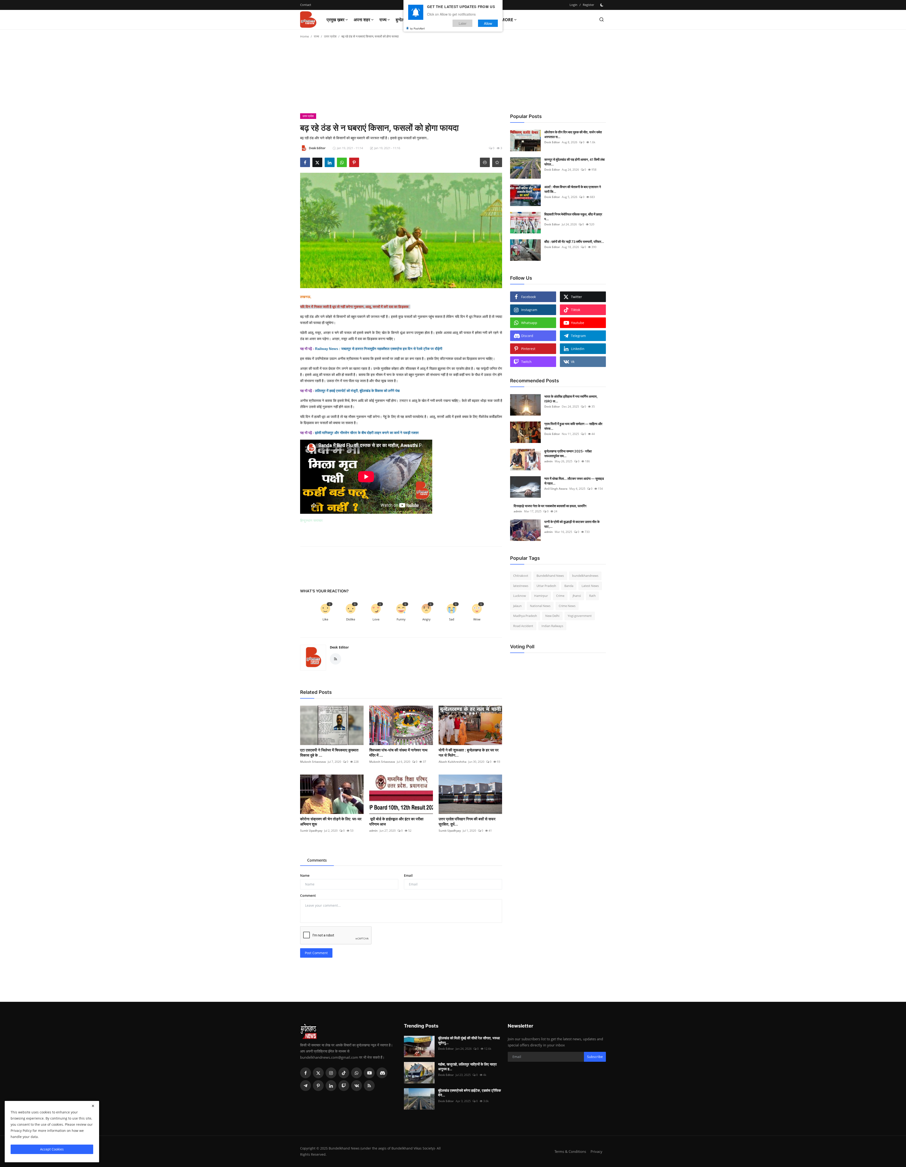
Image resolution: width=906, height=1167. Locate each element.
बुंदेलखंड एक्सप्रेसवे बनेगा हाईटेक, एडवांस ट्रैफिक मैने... (469, 1092)
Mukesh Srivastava (313, 762)
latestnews (520, 586)
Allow (488, 23)
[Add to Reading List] (497, 162)
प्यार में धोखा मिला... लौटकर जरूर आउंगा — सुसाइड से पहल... (574, 480)
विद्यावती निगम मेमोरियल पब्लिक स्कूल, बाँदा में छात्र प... (573, 216)
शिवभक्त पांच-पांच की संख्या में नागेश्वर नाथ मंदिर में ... (398, 753)
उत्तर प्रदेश (330, 36)
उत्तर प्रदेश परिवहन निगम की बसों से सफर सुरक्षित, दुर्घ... (467, 821)
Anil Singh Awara (555, 489)
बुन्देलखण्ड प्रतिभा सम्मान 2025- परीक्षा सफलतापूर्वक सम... (568, 453)
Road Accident (523, 626)
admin (373, 831)
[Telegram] (305, 1085)
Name (305, 875)
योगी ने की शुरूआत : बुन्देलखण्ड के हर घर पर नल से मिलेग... (469, 753)
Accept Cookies (52, 1149)
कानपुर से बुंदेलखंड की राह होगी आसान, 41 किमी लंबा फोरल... (574, 161)
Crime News (567, 606)
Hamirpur (541, 596)
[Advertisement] (453, 78)
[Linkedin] (331, 1085)
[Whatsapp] (356, 1072)
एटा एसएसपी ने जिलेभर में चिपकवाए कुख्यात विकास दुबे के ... (329, 753)
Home (304, 36)
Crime (560, 596)
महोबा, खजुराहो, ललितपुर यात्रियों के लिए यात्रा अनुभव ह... (467, 1066)
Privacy (596, 1151)
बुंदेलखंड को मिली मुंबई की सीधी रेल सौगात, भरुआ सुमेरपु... (469, 1040)
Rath (592, 596)
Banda (568, 586)
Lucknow (519, 596)
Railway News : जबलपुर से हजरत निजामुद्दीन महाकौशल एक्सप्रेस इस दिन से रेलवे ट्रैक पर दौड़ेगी (378, 349)
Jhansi (577, 596)
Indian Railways (552, 626)
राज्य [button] (382, 19)
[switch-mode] (602, 5)
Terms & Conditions (570, 1151)
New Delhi (552, 616)
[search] (601, 19)
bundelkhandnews (585, 575)
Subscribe (595, 1056)
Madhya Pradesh (525, 616)
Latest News (590, 586)
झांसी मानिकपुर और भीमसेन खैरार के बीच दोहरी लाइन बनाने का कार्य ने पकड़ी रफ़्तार (367, 433)
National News (540, 606)
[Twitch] (343, 1085)
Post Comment (316, 953)
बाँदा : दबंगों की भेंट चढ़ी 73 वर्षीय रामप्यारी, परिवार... (574, 242)
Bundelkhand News (550, 575)
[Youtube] (369, 1072)
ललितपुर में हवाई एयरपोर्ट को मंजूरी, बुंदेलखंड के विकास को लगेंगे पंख (357, 391)
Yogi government (580, 616)
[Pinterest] (318, 1085)
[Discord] (382, 1072)
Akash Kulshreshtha (452, 762)
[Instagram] (331, 1072)
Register (588, 5)
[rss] (369, 1085)
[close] (93, 1105)
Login (573, 5)
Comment (308, 895)
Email (408, 875)
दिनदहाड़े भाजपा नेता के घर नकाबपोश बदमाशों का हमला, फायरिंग (550, 506)
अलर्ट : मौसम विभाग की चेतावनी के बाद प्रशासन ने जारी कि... (572, 189)
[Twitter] (318, 1072)
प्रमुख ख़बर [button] (335, 19)
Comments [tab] (317, 860)
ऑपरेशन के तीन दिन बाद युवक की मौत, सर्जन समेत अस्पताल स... (573, 134)
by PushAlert (417, 28)
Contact (305, 5)
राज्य (316, 36)
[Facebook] (305, 1072)
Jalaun (517, 606)
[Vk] (356, 1085)
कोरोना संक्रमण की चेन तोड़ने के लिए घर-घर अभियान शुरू (330, 821)
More (507, 19)
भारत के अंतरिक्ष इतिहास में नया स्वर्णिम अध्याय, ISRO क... (571, 398)
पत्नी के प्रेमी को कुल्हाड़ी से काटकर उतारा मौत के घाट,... (572, 524)
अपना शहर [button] (362, 19)
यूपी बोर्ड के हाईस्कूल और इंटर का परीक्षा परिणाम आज (396, 821)
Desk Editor (339, 647)
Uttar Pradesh (546, 586)
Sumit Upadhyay (311, 831)
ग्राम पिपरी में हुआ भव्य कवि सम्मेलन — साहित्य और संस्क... (573, 426)
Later (462, 23)
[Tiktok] (343, 1072)
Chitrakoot (520, 575)
